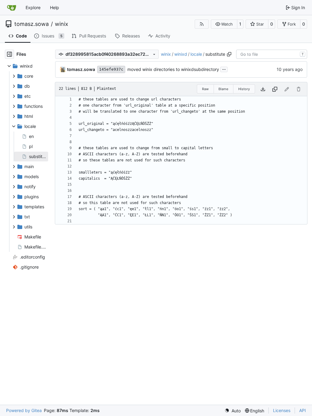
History (244, 89)
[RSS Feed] (202, 24)
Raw (205, 89)
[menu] (233, 410)
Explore (33, 7)
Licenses (281, 410)
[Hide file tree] (9, 54)
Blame (223, 89)
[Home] (11, 7)
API (302, 410)
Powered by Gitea (24, 410)
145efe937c (111, 69)
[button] (224, 24)
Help (54, 7)
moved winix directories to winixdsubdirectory (173, 69)
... (224, 69)
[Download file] (263, 89)
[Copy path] (229, 54)
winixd (180, 54)
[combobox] (271, 54)
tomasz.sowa (31, 24)
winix (61, 24)
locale (196, 54)
